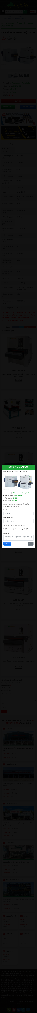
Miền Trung (19, 529)
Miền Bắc (9, 529)
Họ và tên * (6, 510)
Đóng (30, 544)
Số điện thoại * (8, 518)
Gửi (7, 544)
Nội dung (6, 533)
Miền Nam (30, 529)
